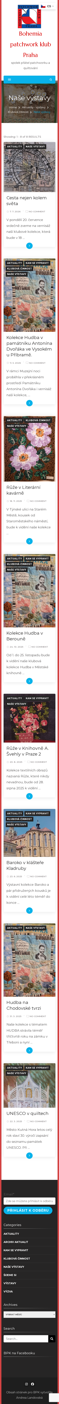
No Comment (37, 212)
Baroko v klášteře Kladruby (25, 865)
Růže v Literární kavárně (23, 490)
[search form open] (51, 79)
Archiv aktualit (16, 1242)
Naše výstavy (35, 146)
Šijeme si (10, 1275)
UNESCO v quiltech (27, 1113)
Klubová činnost (19, 268)
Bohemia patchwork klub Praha (30, 44)
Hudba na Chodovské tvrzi (23, 1005)
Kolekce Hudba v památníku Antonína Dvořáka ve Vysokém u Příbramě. (29, 346)
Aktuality (14, 146)
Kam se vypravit (37, 263)
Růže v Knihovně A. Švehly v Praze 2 (27, 751)
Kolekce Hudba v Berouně (24, 636)
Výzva (8, 1291)
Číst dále (25, 246)
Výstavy (10, 1283)
